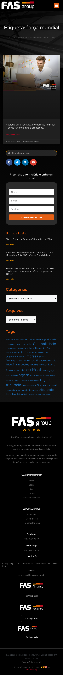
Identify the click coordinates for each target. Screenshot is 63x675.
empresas (43, 357)
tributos (11, 394)
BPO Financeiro (32, 339)
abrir (8, 339)
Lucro (45, 365)
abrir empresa (17, 339)
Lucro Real (30, 369)
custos (8, 352)
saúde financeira (29, 385)
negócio (24, 375)
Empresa (31, 356)
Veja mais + (13, 134)
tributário (23, 394)
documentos (18, 352)
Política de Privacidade (31, 662)
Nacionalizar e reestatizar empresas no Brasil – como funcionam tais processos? (30, 126)
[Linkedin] (34, 430)
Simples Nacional (46, 385)
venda (48, 394)
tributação (46, 390)
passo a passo (36, 375)
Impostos (23, 364)
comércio (10, 344)
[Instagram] (29, 430)
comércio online (23, 344)
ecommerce (43, 352)
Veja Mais (10, 244)
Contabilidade (44, 344)
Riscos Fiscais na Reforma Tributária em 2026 (29, 239)
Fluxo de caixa (21, 361)
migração (51, 370)
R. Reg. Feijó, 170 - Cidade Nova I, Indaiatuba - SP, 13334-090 (30, 564)
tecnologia (10, 390)
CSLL (49, 348)
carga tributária (48, 339)
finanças (10, 360)
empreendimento (15, 356)
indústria (34, 365)
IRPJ (41, 365)
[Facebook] (24, 430)
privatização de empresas (29, 380)
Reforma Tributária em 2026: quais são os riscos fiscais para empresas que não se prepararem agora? (30, 271)
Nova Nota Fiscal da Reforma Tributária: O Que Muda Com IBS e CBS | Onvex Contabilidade (29, 254)
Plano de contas (12, 380)
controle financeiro (35, 348)
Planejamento (49, 375)
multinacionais (12, 375)
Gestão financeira (37, 360)
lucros (44, 371)
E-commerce (31, 352)
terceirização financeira (27, 390)
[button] (56, 5)
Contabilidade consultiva (15, 348)
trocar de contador (37, 394)
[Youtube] (38, 430)
